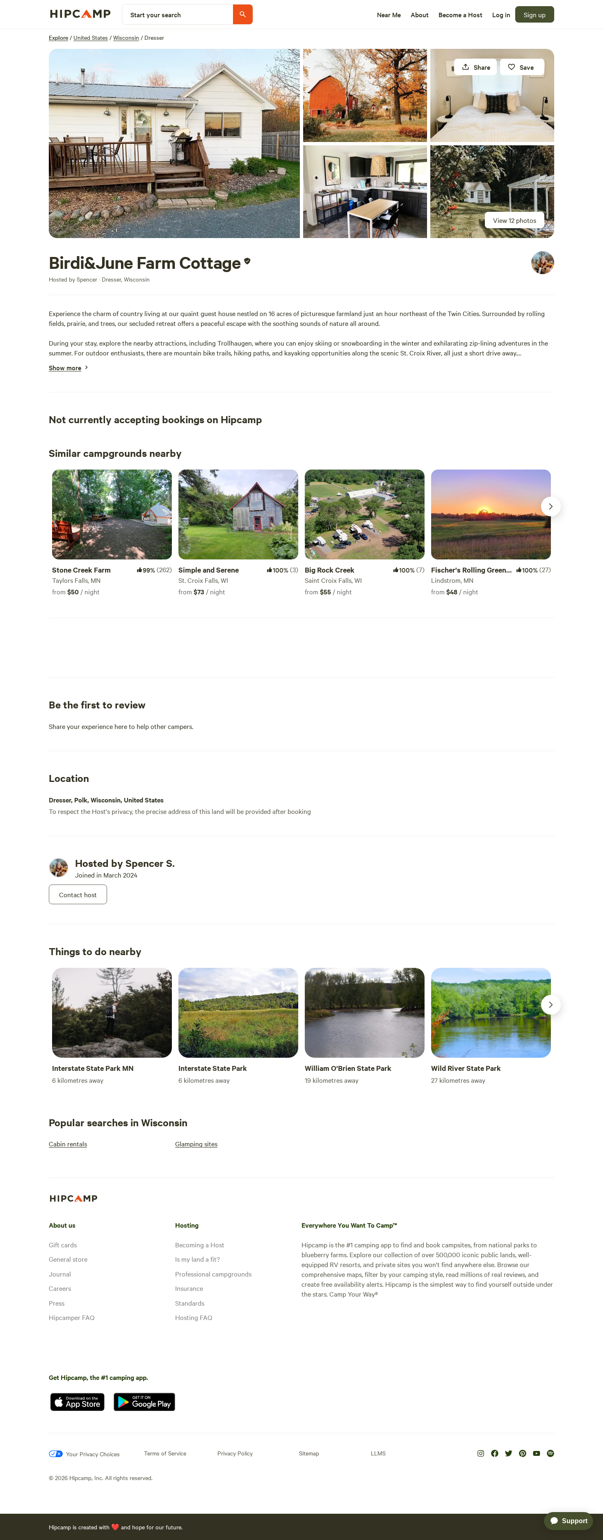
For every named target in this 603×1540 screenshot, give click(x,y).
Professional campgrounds (213, 1273)
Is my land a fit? (197, 1258)
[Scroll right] (551, 506)
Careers (60, 1287)
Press (56, 1302)
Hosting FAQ (193, 1317)
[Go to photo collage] (174, 143)
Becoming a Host (199, 1244)
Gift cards (63, 1244)
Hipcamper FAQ (71, 1317)
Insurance (189, 1287)
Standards (189, 1302)
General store (68, 1258)
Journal (60, 1273)
